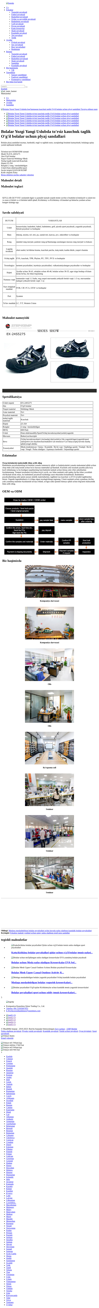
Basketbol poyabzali (19, 17)
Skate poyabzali (17, 31)
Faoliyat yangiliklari (19, 77)
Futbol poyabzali (18, 14)
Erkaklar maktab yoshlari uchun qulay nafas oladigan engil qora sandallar (40, 933)
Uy (7, 7)
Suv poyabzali (17, 45)
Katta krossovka (17, 28)
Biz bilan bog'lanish (14, 82)
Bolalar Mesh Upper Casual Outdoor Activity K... (37, 972)
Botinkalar (15, 49)
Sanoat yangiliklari (19, 75)
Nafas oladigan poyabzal (11, 1031)
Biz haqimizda (12, 68)
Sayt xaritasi (60, 1029)
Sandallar (15, 63)
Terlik (13, 38)
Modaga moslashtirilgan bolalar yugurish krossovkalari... (41, 982)
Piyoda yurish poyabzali (32, 1031)
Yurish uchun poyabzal (68, 1031)
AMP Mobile (71, 1029)
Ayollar (9, 40)
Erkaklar (9, 10)
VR (12, 70)
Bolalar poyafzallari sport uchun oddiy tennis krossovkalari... (43, 992)
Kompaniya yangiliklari (21, 79)
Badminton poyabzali (20, 21)
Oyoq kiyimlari (85, 1031)
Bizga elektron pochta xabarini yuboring (17, 175)
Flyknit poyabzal (18, 42)
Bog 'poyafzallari (18, 47)
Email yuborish (7, 1038)
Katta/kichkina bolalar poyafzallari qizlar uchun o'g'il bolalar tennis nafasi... (52, 952)
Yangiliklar (10, 72)
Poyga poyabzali (18, 26)
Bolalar (9, 52)
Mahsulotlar (11, 100)
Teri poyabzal (16, 35)
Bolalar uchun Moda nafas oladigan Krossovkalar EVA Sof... (43, 962)
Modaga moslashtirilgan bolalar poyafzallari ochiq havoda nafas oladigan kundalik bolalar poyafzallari (50, 931)
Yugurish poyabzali (19, 12)
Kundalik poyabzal (19, 33)
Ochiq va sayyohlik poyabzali (23, 19)
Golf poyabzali (17, 24)
